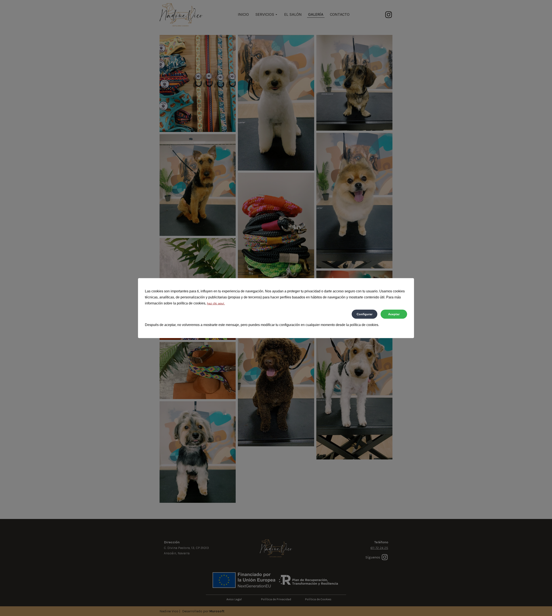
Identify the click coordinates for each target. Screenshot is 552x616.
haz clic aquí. (216, 303)
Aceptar (394, 314)
